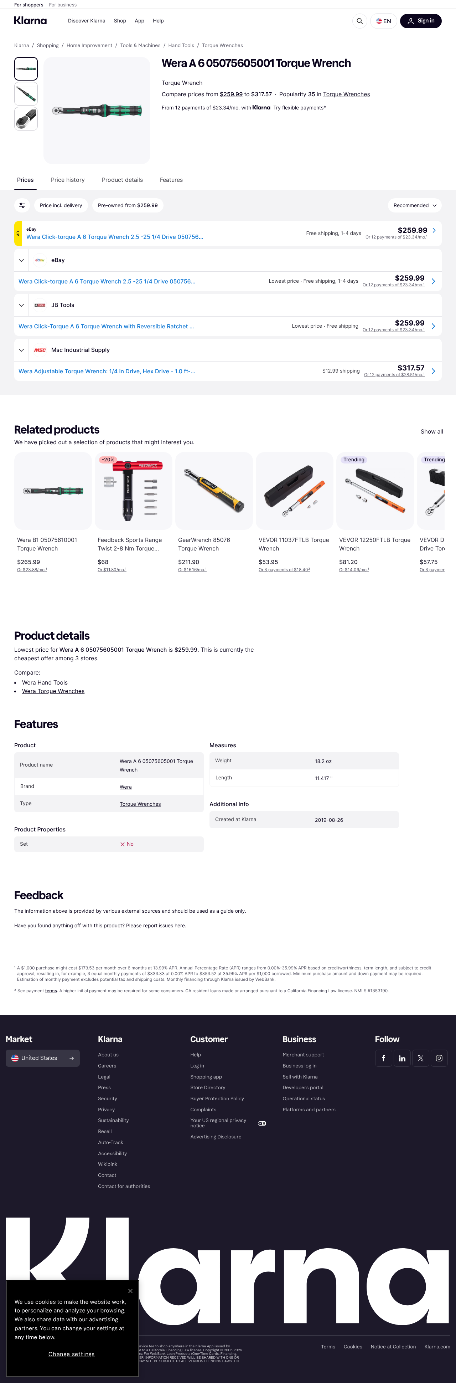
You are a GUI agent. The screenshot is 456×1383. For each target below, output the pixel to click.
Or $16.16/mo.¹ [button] (192, 569)
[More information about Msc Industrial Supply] (21, 350)
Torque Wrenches (346, 94)
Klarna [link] (21, 45)
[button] (383, 21)
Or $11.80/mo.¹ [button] (112, 569)
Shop (120, 21)
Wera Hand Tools (45, 682)
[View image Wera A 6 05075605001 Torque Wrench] (26, 69)
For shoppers (28, 5)
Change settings (71, 1354)
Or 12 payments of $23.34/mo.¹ (397, 237)
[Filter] (22, 205)
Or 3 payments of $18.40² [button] (284, 569)
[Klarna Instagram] (439, 1058)
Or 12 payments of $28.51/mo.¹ (394, 374)
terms (51, 990)
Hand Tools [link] (181, 45)
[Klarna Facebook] (383, 1058)
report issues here (164, 925)
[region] (72, 1328)
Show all (432, 431)
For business (63, 5)
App (139, 21)
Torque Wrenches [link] (222, 45)
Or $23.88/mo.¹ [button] (32, 569)
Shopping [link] (48, 45)
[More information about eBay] (21, 260)
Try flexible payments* (299, 107)
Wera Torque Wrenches (53, 691)
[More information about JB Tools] (21, 305)
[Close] (130, 1291)
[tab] (25, 180)
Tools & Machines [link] (140, 45)
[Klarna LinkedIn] (402, 1058)
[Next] (432, 512)
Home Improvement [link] (89, 45)
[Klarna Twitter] (420, 1058)
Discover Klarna (86, 21)
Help (158, 21)
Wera (126, 787)
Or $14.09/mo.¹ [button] (354, 569)
